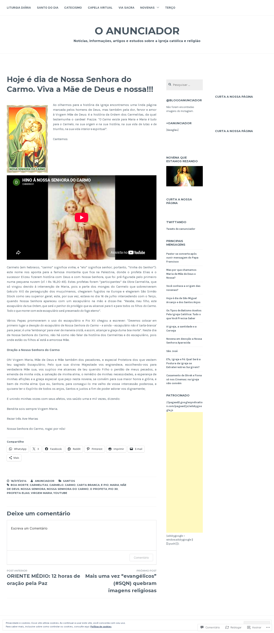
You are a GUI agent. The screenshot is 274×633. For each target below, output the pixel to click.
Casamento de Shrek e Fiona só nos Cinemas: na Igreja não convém (184, 379)
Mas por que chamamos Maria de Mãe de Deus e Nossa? (181, 273)
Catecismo (73, 7)
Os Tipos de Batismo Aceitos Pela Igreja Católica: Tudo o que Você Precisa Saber (183, 314)
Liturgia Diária (19, 7)
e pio (105, 484)
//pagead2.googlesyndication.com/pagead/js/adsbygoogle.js (184, 406)
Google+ (172, 129)
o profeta (98, 488)
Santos (69, 480)
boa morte (19, 484)
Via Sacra (126, 7)
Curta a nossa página (179, 201)
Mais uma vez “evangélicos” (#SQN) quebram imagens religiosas (120, 581)
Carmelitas (39, 484)
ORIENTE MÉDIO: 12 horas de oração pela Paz (43, 577)
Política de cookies (101, 626)
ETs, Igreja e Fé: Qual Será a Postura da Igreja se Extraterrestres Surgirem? (183, 363)
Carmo (70, 484)
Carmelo (56, 484)
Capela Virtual (100, 7)
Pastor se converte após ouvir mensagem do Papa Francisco (182, 257)
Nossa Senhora (33, 488)
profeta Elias (18, 492)
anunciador (44, 480)
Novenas (147, 7)
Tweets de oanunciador (180, 228)
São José (172, 351)
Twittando (176, 222)
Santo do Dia (47, 7)
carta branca (88, 484)
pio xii (113, 488)
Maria (114, 484)
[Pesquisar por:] (184, 84)
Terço (170, 7)
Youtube (60, 492)
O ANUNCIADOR (137, 31)
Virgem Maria (41, 492)
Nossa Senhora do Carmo (68, 488)
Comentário (141, 557)
